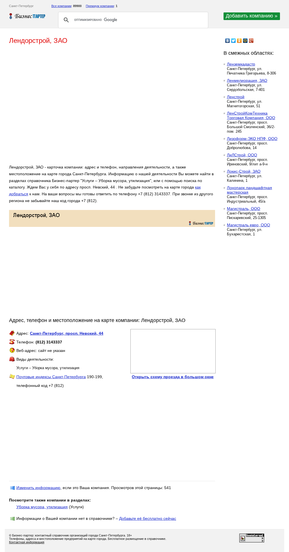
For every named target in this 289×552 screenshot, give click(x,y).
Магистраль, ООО (243, 208)
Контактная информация (26, 542)
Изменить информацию (38, 487)
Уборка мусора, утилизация (42, 507)
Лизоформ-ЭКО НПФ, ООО (252, 138)
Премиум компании (100, 6)
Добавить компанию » (251, 16)
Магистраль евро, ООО (248, 225)
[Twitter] (234, 40)
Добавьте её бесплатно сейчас (147, 518)
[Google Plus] (251, 40)
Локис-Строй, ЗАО (243, 171)
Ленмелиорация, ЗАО (247, 80)
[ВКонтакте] (228, 40)
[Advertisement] (91, 106)
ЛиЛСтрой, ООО (242, 155)
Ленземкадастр (241, 64)
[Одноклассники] (239, 40)
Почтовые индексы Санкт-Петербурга (51, 376)
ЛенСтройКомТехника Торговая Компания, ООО (251, 115)
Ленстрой (235, 97)
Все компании (61, 6)
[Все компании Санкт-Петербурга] (27, 16)
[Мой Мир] (245, 40)
